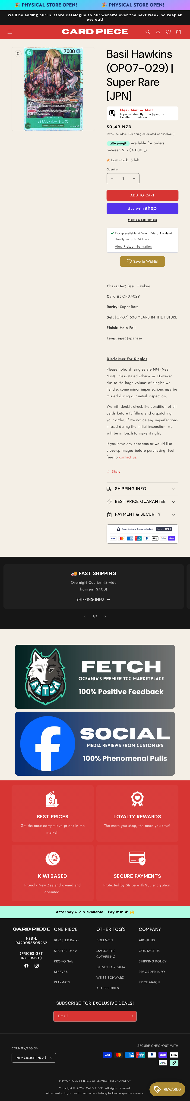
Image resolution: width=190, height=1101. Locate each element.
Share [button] (116, 471)
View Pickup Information (133, 246)
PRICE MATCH (149, 982)
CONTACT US (149, 950)
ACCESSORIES (107, 988)
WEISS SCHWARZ (110, 977)
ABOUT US (147, 940)
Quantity (112, 169)
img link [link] (52, 794)
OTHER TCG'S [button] (111, 929)
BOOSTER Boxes (66, 940)
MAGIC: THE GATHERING (106, 953)
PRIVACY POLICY (69, 1081)
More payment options (142, 220)
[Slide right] (105, 616)
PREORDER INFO (152, 971)
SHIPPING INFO (90, 599)
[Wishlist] (168, 32)
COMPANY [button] (150, 929)
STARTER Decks (66, 950)
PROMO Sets (63, 961)
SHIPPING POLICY (153, 961)
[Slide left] (85, 616)
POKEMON (104, 940)
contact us (127, 457)
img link (95, 647)
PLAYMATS (62, 982)
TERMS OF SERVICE (95, 1081)
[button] (10, 32)
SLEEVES (61, 971)
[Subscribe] (131, 1016)
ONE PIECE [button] (66, 929)
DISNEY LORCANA (110, 967)
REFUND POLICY (120, 1081)
